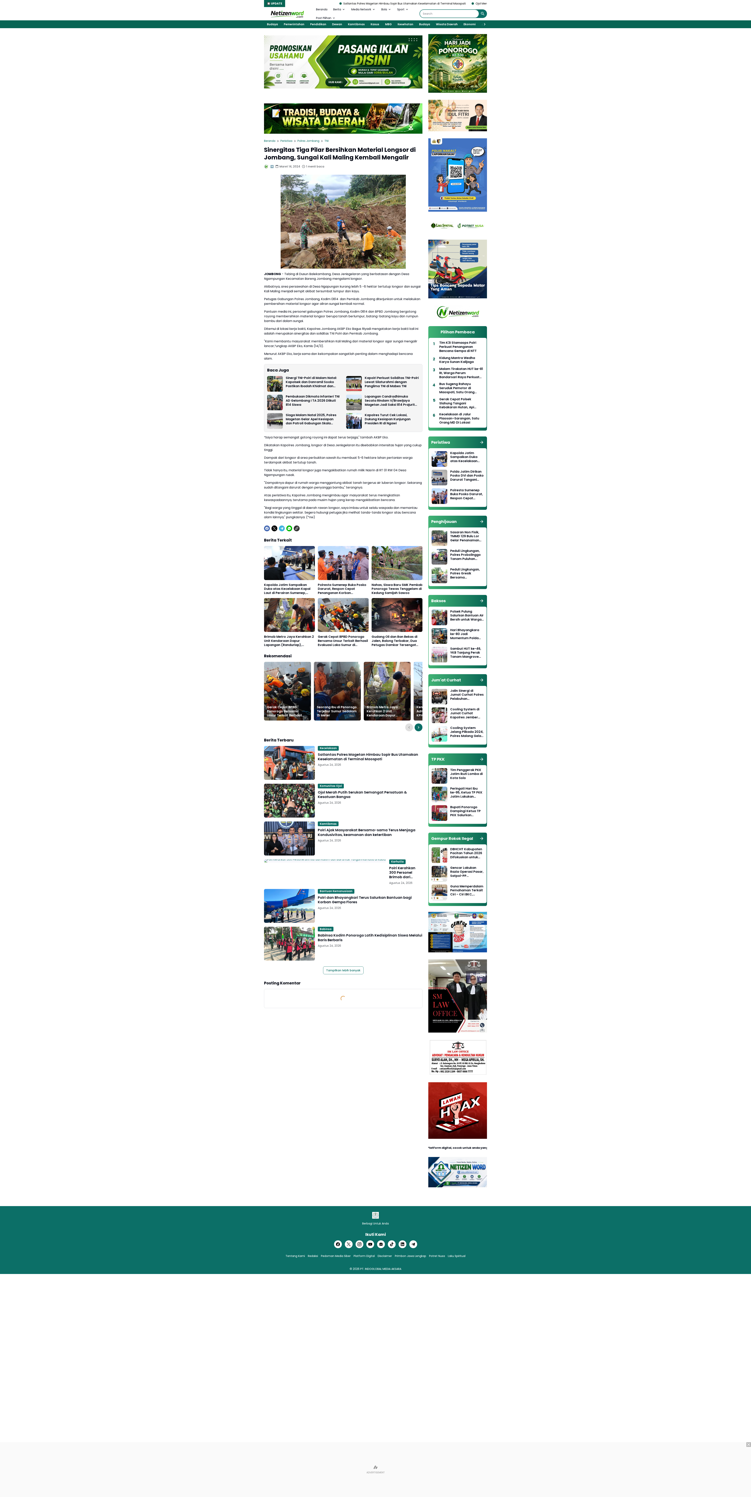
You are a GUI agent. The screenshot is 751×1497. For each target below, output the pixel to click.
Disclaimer (385, 1256)
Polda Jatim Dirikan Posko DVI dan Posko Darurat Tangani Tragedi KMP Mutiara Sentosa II (467, 476)
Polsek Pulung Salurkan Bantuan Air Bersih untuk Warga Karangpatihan (467, 616)
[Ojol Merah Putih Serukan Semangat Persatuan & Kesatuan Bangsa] (289, 801)
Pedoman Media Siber (336, 1256)
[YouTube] (370, 1244)
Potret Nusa (437, 1256)
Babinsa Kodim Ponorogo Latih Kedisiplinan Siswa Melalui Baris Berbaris (370, 937)
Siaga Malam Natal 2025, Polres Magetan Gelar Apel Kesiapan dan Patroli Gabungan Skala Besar (311, 419)
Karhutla (397, 862)
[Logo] (375, 1215)
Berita (337, 9)
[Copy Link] (297, 528)
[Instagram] (359, 1244)
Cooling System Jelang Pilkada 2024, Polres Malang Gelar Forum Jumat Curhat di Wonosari (466, 732)
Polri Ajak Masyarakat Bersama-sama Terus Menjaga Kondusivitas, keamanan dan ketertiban (366, 832)
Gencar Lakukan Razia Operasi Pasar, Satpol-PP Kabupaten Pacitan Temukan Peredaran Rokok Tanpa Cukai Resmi (466, 872)
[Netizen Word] (287, 14)
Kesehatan (405, 24)
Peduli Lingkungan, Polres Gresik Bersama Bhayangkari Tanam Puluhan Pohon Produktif (466, 574)
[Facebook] (267, 528)
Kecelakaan (328, 748)
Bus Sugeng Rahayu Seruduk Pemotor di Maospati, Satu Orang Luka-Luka (456, 388)
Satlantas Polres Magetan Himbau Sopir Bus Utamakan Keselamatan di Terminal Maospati (368, 756)
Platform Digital (364, 1256)
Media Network (361, 9)
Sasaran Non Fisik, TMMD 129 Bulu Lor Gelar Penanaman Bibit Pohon (464, 536)
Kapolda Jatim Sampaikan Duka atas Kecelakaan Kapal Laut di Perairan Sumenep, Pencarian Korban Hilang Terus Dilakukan (289, 589)
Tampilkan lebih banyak (343, 970)
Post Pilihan (323, 18)
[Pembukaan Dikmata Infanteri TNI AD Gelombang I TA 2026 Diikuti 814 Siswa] (275, 402)
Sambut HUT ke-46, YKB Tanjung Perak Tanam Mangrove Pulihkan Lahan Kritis (466, 653)
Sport (400, 9)
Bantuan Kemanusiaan (336, 891)
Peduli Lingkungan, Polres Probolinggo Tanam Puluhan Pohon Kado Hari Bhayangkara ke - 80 (465, 555)
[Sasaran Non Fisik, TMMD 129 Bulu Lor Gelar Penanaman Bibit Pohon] (439, 538)
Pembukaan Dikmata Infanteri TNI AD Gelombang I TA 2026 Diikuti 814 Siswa (313, 401)
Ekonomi (470, 24)
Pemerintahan (294, 24)
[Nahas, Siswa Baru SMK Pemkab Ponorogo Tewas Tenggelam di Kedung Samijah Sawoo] (397, 563)
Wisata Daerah (447, 24)
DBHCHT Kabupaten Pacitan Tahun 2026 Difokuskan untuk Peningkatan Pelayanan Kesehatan (466, 853)
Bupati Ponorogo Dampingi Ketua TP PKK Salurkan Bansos (465, 811)
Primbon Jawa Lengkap (410, 1256)
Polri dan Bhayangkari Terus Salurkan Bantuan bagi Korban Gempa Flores (365, 899)
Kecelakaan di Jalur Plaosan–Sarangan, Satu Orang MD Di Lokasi (459, 418)
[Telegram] (282, 528)
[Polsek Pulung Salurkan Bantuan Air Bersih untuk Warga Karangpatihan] (439, 617)
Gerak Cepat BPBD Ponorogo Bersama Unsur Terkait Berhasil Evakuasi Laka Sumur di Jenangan (343, 641)
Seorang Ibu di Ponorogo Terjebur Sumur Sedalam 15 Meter (337, 711)
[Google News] (381, 1244)
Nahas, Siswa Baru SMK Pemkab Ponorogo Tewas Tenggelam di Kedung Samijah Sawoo (397, 589)
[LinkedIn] (402, 1244)
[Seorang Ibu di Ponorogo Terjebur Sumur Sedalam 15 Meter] (337, 691)
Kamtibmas (356, 24)
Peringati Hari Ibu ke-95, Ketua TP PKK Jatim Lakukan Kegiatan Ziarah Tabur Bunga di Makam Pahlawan (466, 793)
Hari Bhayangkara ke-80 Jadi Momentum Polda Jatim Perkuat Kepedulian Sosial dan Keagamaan (464, 634)
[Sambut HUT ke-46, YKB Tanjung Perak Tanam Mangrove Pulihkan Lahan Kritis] (439, 654)
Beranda (321, 9)
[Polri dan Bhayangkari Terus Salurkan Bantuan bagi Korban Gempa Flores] (289, 906)
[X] (274, 528)
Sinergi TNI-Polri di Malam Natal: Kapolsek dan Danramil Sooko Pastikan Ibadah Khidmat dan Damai (311, 382)
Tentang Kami (295, 1256)
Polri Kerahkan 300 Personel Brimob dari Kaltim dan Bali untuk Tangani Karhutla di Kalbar (405, 872)
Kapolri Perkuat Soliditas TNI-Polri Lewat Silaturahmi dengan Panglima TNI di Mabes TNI (392, 382)
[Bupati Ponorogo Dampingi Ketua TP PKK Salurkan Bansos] (439, 813)
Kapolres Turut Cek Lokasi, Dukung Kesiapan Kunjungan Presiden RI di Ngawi (388, 419)
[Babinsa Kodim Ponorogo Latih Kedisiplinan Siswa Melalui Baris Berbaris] (289, 944)
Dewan (337, 24)
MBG (388, 24)
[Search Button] (483, 14)
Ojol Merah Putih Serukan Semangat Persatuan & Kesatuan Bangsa (381, 3)
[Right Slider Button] (483, 24)
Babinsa (325, 929)
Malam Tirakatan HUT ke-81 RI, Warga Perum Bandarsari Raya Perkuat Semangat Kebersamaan (461, 373)
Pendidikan (318, 24)
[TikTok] (392, 1244)
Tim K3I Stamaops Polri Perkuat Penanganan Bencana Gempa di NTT (458, 347)
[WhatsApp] (289, 528)
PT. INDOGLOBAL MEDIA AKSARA (380, 1269)
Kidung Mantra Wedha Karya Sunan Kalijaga (457, 360)
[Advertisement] (375, 1469)
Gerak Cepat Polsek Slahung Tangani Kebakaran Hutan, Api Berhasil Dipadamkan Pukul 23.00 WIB (461, 403)
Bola (384, 9)
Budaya (272, 24)
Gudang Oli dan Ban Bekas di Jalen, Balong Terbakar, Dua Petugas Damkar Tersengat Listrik (394, 641)
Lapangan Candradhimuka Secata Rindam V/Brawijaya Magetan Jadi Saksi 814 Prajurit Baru (390, 401)
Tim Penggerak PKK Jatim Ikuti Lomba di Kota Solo (466, 774)
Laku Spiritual (456, 1256)
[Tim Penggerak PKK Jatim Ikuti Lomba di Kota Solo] (439, 776)
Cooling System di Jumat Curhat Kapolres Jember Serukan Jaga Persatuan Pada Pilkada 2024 (464, 713)
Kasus (375, 24)
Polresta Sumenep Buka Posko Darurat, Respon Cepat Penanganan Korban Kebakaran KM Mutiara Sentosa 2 (343, 589)
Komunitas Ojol (331, 786)
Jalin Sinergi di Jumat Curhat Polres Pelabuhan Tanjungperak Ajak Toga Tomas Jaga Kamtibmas (467, 695)
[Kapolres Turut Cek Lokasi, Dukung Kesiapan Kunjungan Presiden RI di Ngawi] (354, 421)
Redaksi (313, 1256)
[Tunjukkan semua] (481, 442)
